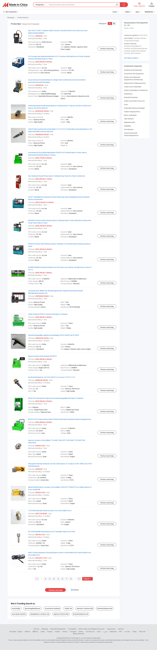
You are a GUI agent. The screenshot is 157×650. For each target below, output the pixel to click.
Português (73, 631)
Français (50, 631)
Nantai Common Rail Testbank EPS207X (42, 356)
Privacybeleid (72, 629)
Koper (115, 12)
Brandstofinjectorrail (104, 608)
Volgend (87, 579)
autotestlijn (16, 608)
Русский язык (90, 631)
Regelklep (127, 126)
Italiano (81, 631)
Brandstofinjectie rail (80, 614)
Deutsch (64, 631)
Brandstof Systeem (131, 97)
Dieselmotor (128, 94)
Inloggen (151, 6)
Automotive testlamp (52, 608)
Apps (137, 12)
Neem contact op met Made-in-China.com (91, 629)
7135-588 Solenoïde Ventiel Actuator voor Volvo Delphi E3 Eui (49, 510)
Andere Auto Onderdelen (132, 87)
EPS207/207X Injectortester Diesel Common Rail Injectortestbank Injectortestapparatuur (59, 419)
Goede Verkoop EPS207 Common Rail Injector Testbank (47, 314)
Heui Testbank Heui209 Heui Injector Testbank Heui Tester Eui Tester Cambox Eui (56, 176)
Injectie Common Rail (61, 614)
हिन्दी (120, 631)
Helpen (127, 12)
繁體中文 (35, 631)
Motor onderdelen (130, 115)
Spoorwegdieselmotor (32, 608)
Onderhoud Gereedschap (133, 70)
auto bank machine (19, 614)
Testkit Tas (68, 608)
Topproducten (111, 629)
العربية (105, 631)
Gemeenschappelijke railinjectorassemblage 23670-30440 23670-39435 (53, 335)
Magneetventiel (129, 122)
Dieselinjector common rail (39, 614)
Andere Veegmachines (132, 111)
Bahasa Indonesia (78, 633)
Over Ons (36, 629)
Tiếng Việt (142, 631)
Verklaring (44, 629)
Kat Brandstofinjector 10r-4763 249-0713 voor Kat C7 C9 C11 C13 (51, 377)
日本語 (43, 631)
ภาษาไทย (127, 631)
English (20, 631)
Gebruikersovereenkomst (58, 629)
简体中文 (27, 631)
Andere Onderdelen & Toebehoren (136, 90)
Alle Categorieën (11, 12)
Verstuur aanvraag (107, 48)
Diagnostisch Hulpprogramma (135, 83)
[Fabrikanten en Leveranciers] (14, 4)
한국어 (99, 631)
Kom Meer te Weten (132, 58)
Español (57, 631)
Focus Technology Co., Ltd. (75, 638)
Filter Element (129, 119)
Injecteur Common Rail (85, 608)
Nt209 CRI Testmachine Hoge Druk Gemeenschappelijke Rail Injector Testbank (55, 398)
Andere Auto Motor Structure (134, 101)
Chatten (76, 590)
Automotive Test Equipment (134, 73)
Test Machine (128, 129)
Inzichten (121, 629)
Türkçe (134, 631)
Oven (126, 104)
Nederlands (113, 631)
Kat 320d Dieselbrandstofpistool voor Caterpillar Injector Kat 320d (51, 531)
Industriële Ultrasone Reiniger (134, 108)
